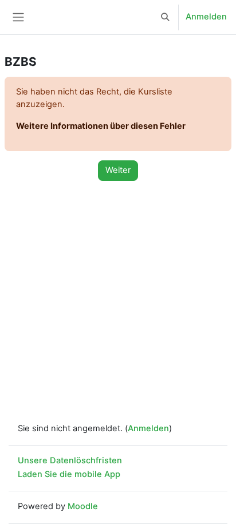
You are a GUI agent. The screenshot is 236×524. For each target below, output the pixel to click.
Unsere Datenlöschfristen (70, 460)
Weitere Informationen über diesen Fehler (101, 126)
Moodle (83, 506)
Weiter (118, 170)
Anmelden (206, 16)
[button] (165, 17)
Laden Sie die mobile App (69, 474)
